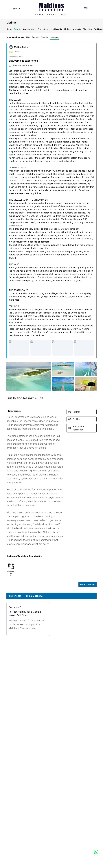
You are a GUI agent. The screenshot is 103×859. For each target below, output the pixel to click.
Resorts (17, 29)
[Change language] (86, 8)
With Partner (22, 615)
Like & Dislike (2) (34, 595)
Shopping (51, 14)
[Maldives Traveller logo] (51, 6)
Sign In (16, 8)
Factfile (76, 412)
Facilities (77, 419)
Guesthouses (29, 29)
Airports (77, 29)
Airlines (67, 29)
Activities (40, 14)
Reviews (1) (15, 595)
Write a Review (87, 584)
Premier (35, 37)
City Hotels (43, 29)
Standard (54, 37)
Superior (44, 37)
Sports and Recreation (78, 428)
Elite (28, 37)
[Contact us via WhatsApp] (96, 852)
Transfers (63, 14)
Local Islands (56, 29)
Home (9, 29)
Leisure (12, 615)
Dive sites (87, 29)
